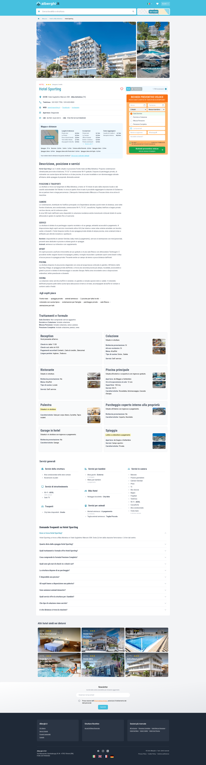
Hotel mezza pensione (158, 728)
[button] (150, 4)
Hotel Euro (88, 634)
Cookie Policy (152, 754)
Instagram (75, 107)
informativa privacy (100, 701)
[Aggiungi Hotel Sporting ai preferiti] (122, 89)
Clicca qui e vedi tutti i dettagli (80, 156)
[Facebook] (98, 751)
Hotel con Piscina (154, 731)
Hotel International (47, 634)
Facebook (66, 107)
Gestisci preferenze (163, 754)
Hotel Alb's (88, 659)
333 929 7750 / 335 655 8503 (63, 102)
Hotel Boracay (45, 659)
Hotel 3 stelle (144, 731)
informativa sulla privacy (144, 142)
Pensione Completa (144, 728)
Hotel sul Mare (134, 731)
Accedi (164, 4)
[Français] (106, 756)
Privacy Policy (142, 754)
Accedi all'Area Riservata (92, 728)
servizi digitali (43, 731)
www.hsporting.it (54, 107)
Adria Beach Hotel (135, 659)
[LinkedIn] (108, 751)
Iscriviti (103, 707)
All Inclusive (133, 728)
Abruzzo (44, 18)
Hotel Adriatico (134, 634)
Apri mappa (154, 11)
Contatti (41, 737)
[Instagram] (103, 751)
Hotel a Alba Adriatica (56, 18)
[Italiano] (94, 756)
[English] (100, 756)
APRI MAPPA (49, 137)
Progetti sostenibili (45, 734)
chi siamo (42, 728)
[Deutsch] (112, 756)
